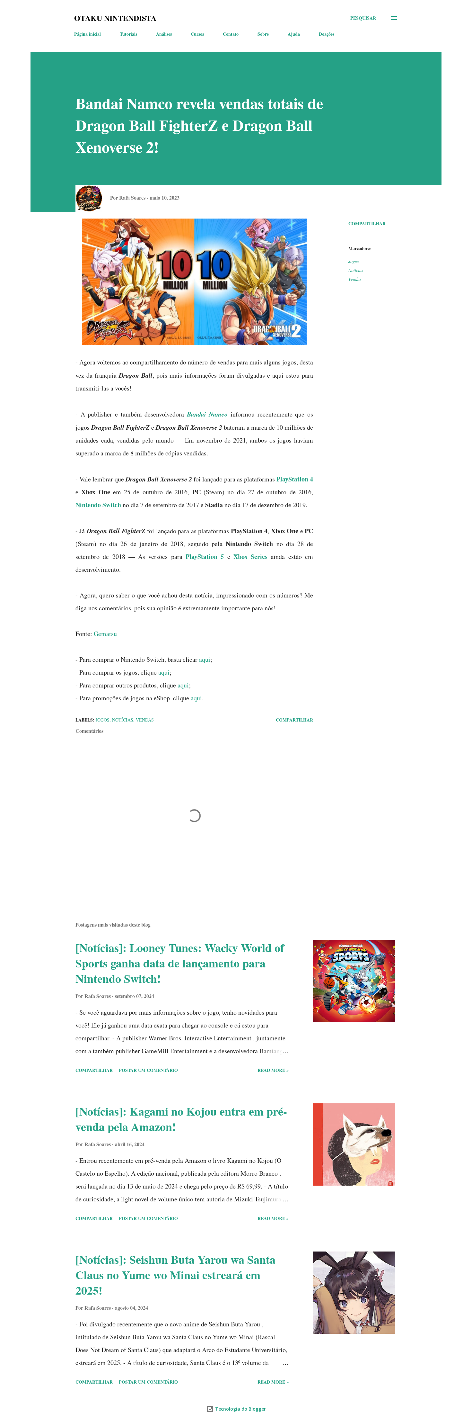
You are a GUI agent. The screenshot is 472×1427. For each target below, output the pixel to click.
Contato (231, 34)
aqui (204, 659)
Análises (164, 34)
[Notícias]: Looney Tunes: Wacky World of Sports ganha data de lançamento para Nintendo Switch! (179, 963)
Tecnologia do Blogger (240, 1409)
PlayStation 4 (294, 479)
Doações (326, 34)
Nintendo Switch (98, 504)
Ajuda (294, 34)
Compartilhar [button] (367, 223)
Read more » (273, 1070)
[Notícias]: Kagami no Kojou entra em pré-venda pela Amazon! (181, 1119)
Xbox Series (250, 556)
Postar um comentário (148, 1070)
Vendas (354, 279)
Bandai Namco (207, 413)
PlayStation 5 (205, 556)
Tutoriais (128, 34)
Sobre (263, 34)
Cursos (197, 34)
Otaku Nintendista (115, 17)
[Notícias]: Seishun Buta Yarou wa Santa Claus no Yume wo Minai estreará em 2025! (175, 1274)
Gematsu (105, 633)
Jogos (353, 261)
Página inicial (87, 34)
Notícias (355, 270)
